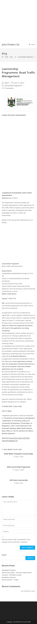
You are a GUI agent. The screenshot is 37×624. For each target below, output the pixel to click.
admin (7, 83)
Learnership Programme (13, 86)
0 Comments (9, 88)
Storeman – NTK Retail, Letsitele (11, 575)
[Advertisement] (18, 18)
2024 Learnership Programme (18, 467)
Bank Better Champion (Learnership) (18, 454)
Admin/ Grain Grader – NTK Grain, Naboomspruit (17, 573)
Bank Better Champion (9, 570)
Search (4, 555)
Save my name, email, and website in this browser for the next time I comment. (16, 540)
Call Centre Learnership (18, 480)
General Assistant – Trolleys (10, 580)
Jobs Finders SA (10, 44)
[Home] (2, 57)
